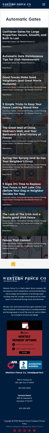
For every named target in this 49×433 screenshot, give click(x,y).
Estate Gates (8, 90)
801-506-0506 (25, 388)
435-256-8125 (24, 408)
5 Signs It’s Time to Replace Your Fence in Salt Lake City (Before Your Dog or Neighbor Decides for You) (23, 189)
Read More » (7, 47)
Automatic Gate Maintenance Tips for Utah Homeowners (23, 57)
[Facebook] (14, 430)
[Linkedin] (24, 430)
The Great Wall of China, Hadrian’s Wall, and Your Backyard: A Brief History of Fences (22, 132)
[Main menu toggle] (44, 4)
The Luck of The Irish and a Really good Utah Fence (21, 215)
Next (45, 264)
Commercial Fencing (25, 87)
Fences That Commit (17, 240)
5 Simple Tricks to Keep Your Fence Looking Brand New (22, 105)
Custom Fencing (39, 87)
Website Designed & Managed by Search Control (24, 426)
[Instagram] (19, 430)
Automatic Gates (9, 42)
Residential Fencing (31, 167)
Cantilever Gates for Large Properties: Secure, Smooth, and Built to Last (24, 35)
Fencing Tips (18, 90)
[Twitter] (29, 430)
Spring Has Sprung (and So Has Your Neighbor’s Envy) (24, 159)
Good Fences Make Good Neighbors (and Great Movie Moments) (22, 80)
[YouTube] (34, 430)
